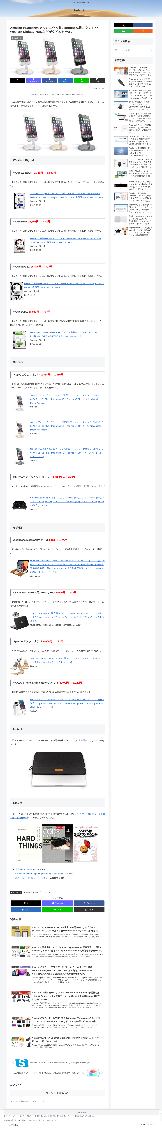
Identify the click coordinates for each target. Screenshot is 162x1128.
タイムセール (17, 892)
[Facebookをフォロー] (143, 25)
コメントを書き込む (57, 1093)
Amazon (28, 892)
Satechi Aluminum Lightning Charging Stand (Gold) (39, 874)
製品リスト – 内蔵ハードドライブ (31, 878)
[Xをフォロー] (123, 25)
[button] (97, 80)
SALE (36, 892)
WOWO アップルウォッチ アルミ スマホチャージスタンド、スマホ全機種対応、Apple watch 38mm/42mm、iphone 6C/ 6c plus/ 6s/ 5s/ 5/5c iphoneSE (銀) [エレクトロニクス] (67, 703)
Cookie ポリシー (52, 1120)
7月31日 (81, 740)
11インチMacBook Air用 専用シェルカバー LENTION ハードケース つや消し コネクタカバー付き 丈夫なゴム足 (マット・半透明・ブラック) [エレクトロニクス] (67, 617)
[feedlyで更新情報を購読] (123, 31)
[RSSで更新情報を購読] (143, 31)
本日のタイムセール (25, 869)
